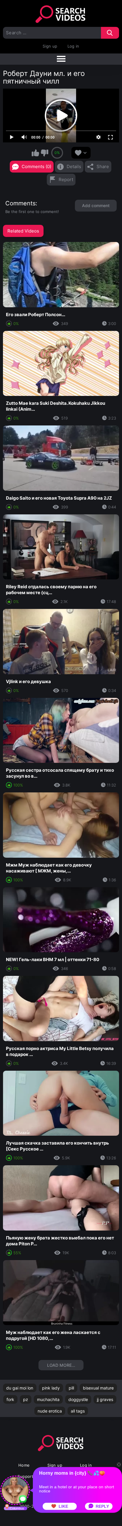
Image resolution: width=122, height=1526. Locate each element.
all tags (78, 1410)
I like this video (35, 153)
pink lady (51, 1387)
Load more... (61, 1365)
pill (71, 1387)
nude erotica (50, 1410)
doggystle (78, 1399)
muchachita (48, 1399)
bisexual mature (98, 1387)
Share (103, 166)
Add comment (96, 205)
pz (25, 1399)
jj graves (105, 1399)
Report (66, 179)
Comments (20, 203)
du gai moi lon (19, 1387)
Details (74, 166)
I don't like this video (44, 153)
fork (10, 1399)
